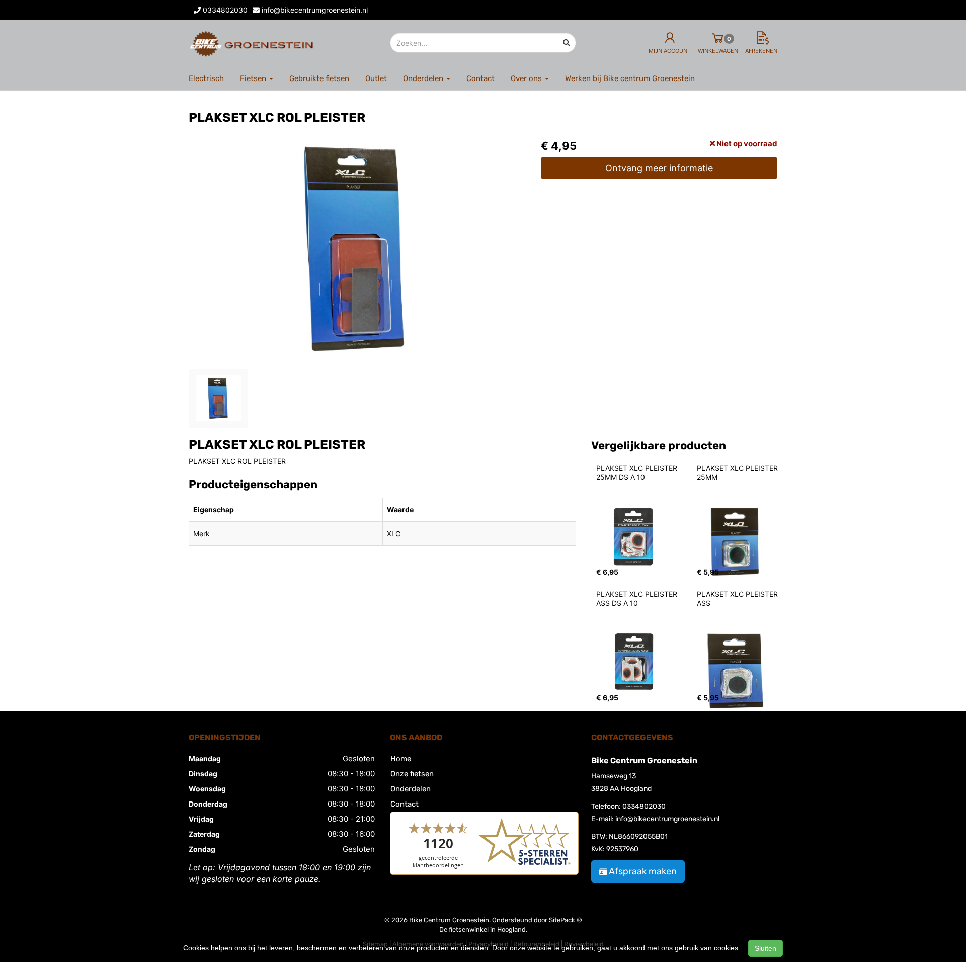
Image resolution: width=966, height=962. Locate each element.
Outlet (376, 78)
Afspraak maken (643, 871)
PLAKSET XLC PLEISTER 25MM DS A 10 (637, 473)
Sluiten (765, 948)
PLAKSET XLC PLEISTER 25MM (738, 473)
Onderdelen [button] (424, 78)
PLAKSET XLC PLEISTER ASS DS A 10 (637, 598)
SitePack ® (565, 920)
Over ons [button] (527, 78)
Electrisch (206, 78)
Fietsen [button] (254, 78)
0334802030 (644, 806)
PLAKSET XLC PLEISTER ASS (738, 598)
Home (400, 758)
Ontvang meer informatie (659, 168)
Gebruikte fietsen (319, 78)
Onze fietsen (412, 773)
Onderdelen (410, 788)
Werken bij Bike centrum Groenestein (630, 78)
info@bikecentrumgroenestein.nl (667, 819)
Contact (480, 78)
